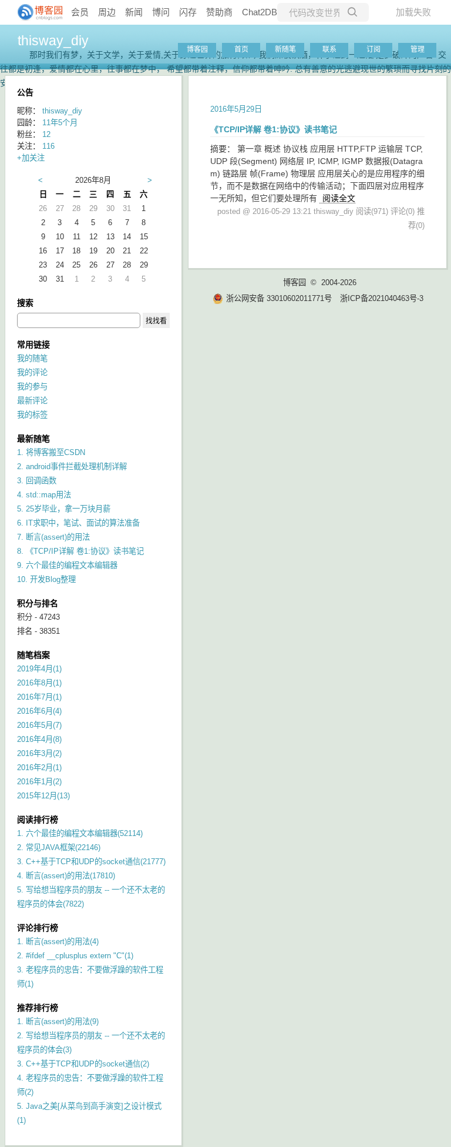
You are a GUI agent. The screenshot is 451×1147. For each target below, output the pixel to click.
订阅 (373, 49)
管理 (417, 49)
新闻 (134, 12)
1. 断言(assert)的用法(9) (58, 1021)
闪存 (188, 12)
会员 (80, 12)
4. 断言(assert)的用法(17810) (66, 875)
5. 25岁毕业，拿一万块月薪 (63, 508)
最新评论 (32, 400)
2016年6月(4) (39, 711)
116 (48, 146)
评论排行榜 (37, 927)
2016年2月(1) (39, 767)
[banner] (35, 12)
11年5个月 (60, 122)
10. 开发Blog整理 (46, 579)
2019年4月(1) (39, 668)
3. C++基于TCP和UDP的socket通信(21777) (91, 861)
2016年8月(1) (39, 682)
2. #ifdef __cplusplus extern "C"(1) (75, 955)
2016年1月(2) (39, 781)
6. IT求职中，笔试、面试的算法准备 (78, 523)
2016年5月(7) (39, 725)
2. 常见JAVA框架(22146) (58, 847)
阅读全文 (338, 198)
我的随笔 (32, 358)
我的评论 (32, 372)
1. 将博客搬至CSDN (51, 452)
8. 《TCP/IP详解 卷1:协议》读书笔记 (80, 551)
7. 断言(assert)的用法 (53, 537)
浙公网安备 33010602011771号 (279, 298)
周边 (107, 12)
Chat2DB (259, 12)
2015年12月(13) (43, 795)
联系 (329, 49)
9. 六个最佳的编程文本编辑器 (67, 565)
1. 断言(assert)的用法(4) (58, 941)
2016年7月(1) (39, 697)
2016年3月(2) (39, 753)
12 (46, 134)
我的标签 (32, 414)
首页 (241, 49)
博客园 (197, 49)
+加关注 (31, 157)
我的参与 (32, 386)
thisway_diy (53, 40)
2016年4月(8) (39, 739)
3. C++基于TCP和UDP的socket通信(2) (83, 1063)
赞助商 (219, 12)
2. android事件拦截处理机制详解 (72, 466)
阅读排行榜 (37, 819)
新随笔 (285, 49)
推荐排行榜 (37, 1007)
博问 (161, 12)
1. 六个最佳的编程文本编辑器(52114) (80, 833)
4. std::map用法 (44, 494)
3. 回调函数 (36, 480)
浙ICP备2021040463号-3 (381, 298)
